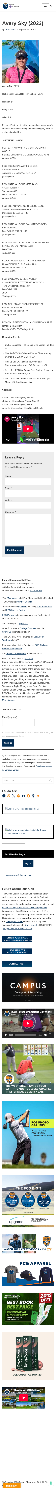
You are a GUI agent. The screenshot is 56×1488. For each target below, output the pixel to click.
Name (8, 476)
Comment (10, 512)
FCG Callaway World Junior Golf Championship (24, 907)
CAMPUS (6, 632)
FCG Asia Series (44, 606)
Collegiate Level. (14, 921)
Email (8, 488)
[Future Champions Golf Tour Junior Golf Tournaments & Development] (10, 5)
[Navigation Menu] (45, 5)
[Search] (51, 6)
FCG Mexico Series (15, 610)
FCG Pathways (9, 615)
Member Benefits (24, 601)
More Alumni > (9, 700)
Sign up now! (25, 875)
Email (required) (10, 717)
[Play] (5, 1034)
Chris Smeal (10, 29)
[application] (28, 1023)
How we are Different (16, 653)
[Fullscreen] (50, 1034)
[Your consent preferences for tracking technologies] (51, 1483)
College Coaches (28, 628)
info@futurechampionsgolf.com (17, 928)
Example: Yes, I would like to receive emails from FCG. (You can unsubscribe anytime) (27, 734)
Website (9, 500)
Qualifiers (22, 606)
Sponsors (23, 623)
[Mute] (45, 1034)
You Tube (29, 658)
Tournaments (13, 598)
